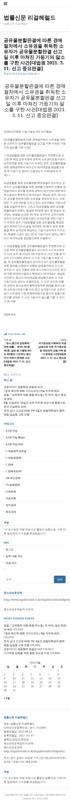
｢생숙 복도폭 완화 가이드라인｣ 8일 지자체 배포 (31, 390)
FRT (46, 798)
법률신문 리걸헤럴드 (30, 17)
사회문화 (11, 491)
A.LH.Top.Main (15, 437)
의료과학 (11, 498)
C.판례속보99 (13, 471)
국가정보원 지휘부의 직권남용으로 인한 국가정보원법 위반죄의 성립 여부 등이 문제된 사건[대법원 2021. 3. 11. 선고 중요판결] (52, 350)
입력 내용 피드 (14, 556)
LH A (14, 73)
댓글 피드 (11, 562)
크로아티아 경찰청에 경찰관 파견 (23, 386)
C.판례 (9, 464)
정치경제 (11, 505)
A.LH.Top (11, 430)
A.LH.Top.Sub (14, 444)
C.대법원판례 (13, 457)
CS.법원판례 (13, 484)
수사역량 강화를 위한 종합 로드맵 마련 (26, 653)
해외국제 (11, 511)
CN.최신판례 (13, 478)
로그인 (9, 549)
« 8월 (7, 698)
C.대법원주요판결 (16, 450)
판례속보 (15, 374)
